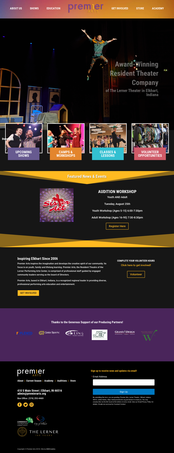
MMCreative (50, 449)
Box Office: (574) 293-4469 (30, 398)
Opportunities (150, 156)
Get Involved (119, 8)
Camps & (66, 152)
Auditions (62, 380)
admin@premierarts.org (31, 393)
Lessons (108, 156)
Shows (34, 8)
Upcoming (23, 152)
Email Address (100, 376)
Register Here (117, 226)
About (20, 380)
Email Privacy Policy (144, 402)
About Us (16, 8)
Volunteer (150, 152)
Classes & (108, 152)
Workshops (65, 156)
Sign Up (124, 391)
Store (140, 8)
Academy (158, 8)
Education (53, 8)
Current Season (33, 380)
